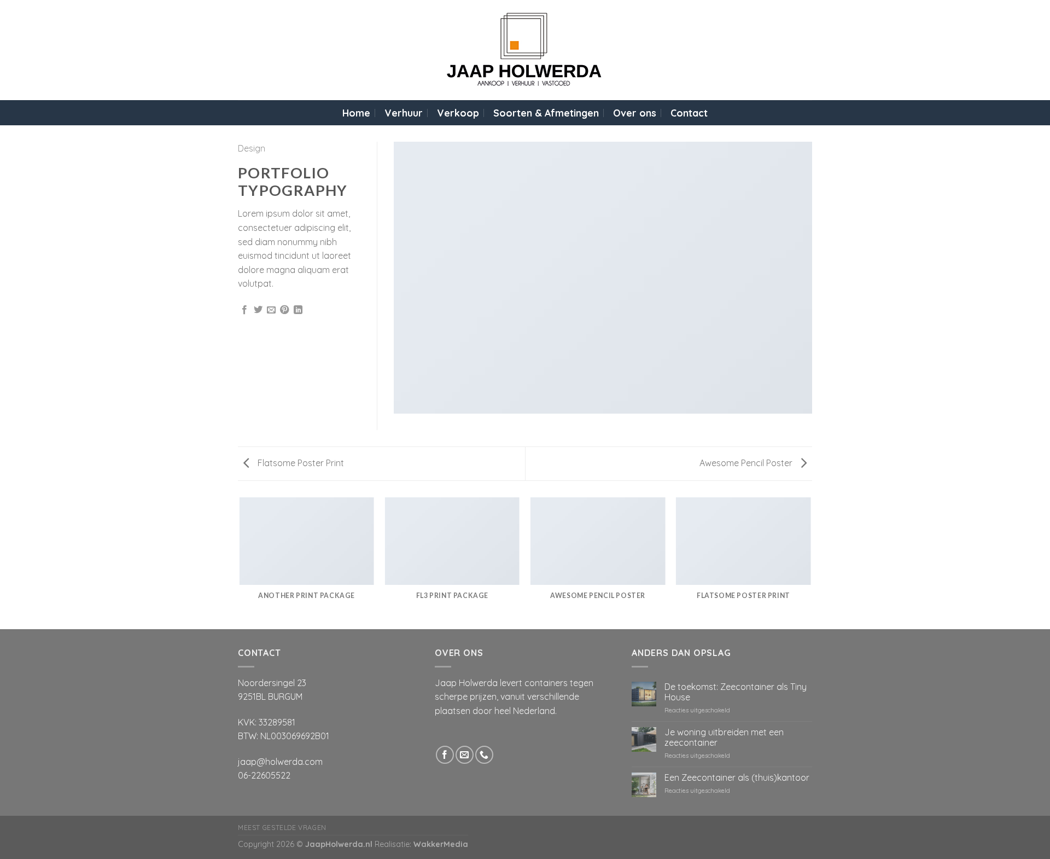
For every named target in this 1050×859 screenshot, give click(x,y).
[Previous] (240, 562)
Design (251, 148)
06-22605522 (264, 775)
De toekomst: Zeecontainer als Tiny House (735, 692)
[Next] (810, 562)
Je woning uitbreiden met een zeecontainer (724, 737)
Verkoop (458, 113)
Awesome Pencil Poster (747, 462)
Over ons (634, 113)
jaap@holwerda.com (280, 761)
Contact (689, 113)
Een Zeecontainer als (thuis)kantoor (736, 778)
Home (356, 113)
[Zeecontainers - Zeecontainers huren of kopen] (525, 50)
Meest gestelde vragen (282, 827)
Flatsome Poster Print (299, 462)
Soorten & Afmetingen (546, 113)
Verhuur (403, 113)
